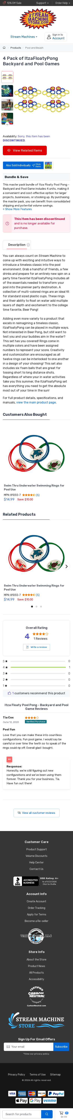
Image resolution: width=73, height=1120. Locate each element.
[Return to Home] (4, 47)
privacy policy (41, 1053)
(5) (37, 495)
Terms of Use (38, 1074)
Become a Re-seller (36, 921)
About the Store (36, 959)
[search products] (47, 1114)
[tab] (17, 245)
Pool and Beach (34, 47)
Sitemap (55, 1074)
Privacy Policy (16, 1074)
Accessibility (36, 979)
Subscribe (61, 1046)
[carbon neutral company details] (36, 996)
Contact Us (36, 869)
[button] (41, 99)
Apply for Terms (36, 914)
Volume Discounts (36, 856)
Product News (36, 966)
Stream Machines (22, 37)
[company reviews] (36, 881)
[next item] (7, 124)
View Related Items (27, 150)
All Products (36, 972)
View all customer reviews (38, 813)
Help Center (36, 862)
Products (15, 47)
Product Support (36, 849)
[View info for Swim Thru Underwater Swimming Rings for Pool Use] (36, 453)
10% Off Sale (14, 3)
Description (16, 245)
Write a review (38, 647)
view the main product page (36, 402)
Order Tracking (36, 908)
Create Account (36, 901)
